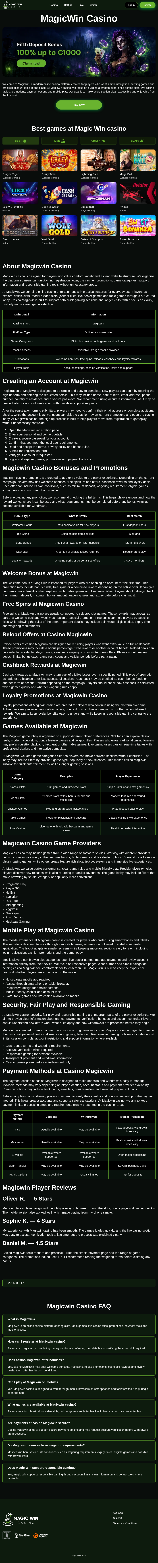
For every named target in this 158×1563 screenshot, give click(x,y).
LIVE (57, 140)
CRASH (95, 140)
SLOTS (135, 140)
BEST (18, 140)
